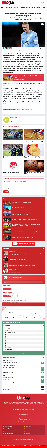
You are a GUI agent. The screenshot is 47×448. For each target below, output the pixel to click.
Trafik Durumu (28, 428)
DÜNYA (33, 7)
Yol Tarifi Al (15, 295)
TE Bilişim (26, 442)
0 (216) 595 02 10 (8, 295)
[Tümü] (43, 248)
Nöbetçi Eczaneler (8, 426)
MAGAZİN (15, 439)
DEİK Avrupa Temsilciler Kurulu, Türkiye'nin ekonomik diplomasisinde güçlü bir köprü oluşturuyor (26, 254)
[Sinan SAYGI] (5, 252)
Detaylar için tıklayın (23, 353)
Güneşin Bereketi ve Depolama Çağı (17, 259)
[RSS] (29, 419)
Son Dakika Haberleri (9, 433)
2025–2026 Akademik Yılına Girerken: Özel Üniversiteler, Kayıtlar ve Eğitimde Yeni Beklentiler (24, 271)
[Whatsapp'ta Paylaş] (8, 48)
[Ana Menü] (43, 2)
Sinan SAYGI (12, 251)
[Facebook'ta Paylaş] (3, 48)
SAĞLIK (24, 439)
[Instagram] (22, 419)
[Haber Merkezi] (6, 119)
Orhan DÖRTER (12, 258)
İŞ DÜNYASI (22, 7)
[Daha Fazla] (10, 48)
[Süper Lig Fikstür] (43, 357)
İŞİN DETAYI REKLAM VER (9, 438)
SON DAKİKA (9, 7)
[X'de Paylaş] (6, 48)
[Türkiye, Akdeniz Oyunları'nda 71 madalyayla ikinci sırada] (34, 134)
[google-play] (26, 422)
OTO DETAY (20, 439)
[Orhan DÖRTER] (5, 258)
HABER (2, 7)
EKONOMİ (15, 7)
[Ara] (42, 2)
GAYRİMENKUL (33, 438)
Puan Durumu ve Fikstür (9, 431)
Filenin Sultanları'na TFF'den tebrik (11, 172)
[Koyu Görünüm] (40, 2)
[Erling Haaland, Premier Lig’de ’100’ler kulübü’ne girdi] (23, 34)
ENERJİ (28, 438)
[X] (20, 419)
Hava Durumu (28, 426)
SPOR (23, 11)
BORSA (28, 7)
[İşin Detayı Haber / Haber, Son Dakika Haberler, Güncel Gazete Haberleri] (8, 3)
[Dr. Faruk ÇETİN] (5, 264)
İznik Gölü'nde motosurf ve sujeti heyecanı (12, 141)
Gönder (6, 191)
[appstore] (20, 422)
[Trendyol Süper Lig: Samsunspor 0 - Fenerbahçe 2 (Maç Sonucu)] (13, 150)
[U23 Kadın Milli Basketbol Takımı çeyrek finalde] (34, 165)
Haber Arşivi (28, 433)
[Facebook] (18, 419)
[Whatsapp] (27, 419)
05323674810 (24, 411)
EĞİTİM (20, 438)
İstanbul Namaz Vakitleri (9, 428)
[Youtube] (25, 419)
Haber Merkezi (13, 119)
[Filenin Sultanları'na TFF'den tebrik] (13, 165)
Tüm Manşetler (28, 431)
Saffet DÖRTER (12, 269)
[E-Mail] (11, 122)
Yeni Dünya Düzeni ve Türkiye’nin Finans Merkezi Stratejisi (22, 265)
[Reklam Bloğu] (23, 243)
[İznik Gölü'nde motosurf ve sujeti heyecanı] (13, 134)
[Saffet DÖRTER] (5, 270)
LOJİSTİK (38, 7)
